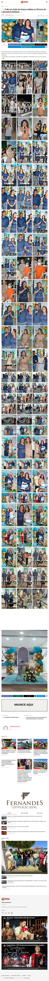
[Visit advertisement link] (24, 705)
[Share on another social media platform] (46, 47)
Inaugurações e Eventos (15, 975)
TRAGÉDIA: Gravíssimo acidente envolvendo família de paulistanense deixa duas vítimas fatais (26, 831)
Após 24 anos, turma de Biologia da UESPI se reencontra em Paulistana (40, 772)
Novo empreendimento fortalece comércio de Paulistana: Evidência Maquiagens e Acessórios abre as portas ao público (9, 763)
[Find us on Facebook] (3, 913)
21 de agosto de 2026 (5, 755)
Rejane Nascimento (10, 15)
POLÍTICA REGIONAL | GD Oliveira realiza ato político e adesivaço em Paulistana (9, 752)
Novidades (24, 975)
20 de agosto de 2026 (21, 753)
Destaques (7, 6)
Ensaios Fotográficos (5, 975)
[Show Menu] (2, 2)
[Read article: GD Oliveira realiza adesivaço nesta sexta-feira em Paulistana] (24, 744)
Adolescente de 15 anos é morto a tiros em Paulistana (18, 826)
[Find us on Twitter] (9, 913)
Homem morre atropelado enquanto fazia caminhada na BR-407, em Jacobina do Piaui (24, 816)
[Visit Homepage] (24, 2)
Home (3, 6)
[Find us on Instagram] (6, 913)
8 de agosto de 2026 (37, 756)
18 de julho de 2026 (37, 775)
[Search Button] (46, 2)
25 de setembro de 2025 (19, 15)
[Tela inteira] (45, 941)
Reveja (29, 975)
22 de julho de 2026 (21, 783)
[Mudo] (43, 941)
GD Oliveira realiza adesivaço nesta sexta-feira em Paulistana (20, 875)
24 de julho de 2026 (5, 767)
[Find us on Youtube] (12, 913)
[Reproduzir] (3, 941)
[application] (24, 929)
